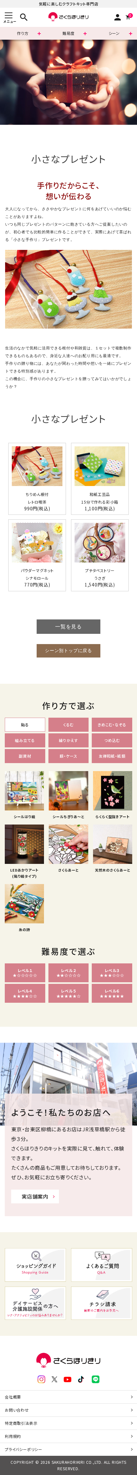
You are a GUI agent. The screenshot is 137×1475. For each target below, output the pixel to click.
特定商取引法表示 (21, 1423)
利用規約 (13, 1436)
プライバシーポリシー (23, 1449)
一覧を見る (68, 626)
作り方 (22, 33)
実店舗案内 (35, 1196)
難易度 (68, 33)
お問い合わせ (17, 1410)
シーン (114, 33)
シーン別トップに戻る (68, 650)
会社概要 (13, 1396)
